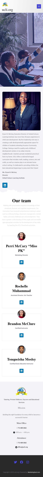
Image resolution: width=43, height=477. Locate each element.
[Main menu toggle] (39, 6)
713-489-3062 (22, 428)
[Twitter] (15, 462)
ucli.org (7, 9)
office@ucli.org (23, 447)
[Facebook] (21, 462)
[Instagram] (28, 462)
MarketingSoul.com (34, 472)
